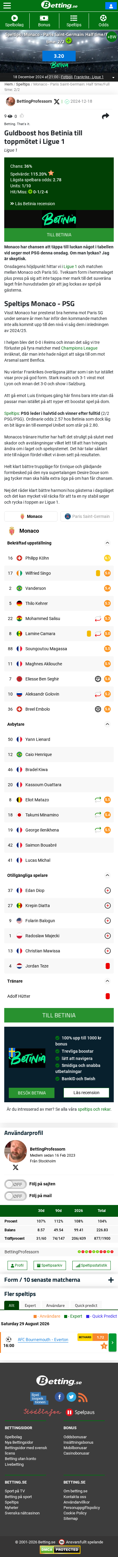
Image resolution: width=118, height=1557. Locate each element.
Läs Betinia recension (35, 203)
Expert (30, 1305)
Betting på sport (18, 1496)
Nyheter (11, 1507)
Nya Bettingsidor (19, 1442)
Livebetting (14, 1464)
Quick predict (86, 1305)
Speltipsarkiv (51, 1265)
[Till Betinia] (59, 219)
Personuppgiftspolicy (82, 1507)
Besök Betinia (32, 1093)
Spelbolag (13, 1437)
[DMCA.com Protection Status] (60, 1549)
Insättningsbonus (78, 1442)
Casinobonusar (76, 1453)
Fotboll (67, 77)
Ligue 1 (70, 266)
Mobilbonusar (75, 1448)
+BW (111, 36)
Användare (55, 1305)
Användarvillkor (77, 1502)
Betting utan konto (20, 1458)
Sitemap (71, 1518)
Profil (19, 1265)
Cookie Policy (75, 1513)
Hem (9, 84)
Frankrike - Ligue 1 (89, 77)
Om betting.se (75, 1491)
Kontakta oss (75, 1496)
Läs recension (87, 1092)
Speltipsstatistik (93, 1265)
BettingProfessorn (22, 1251)
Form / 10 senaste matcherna (42, 1279)
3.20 (59, 56)
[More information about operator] (27, 1058)
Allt (12, 1305)
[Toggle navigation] (7, 6)
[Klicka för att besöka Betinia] (59, 63)
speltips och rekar (94, 1109)
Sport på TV (15, 1491)
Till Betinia (59, 234)
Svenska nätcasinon (22, 1513)
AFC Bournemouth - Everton (43, 1339)
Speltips (23, 84)
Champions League (79, 348)
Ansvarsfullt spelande (84, 1542)
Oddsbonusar (75, 1437)
